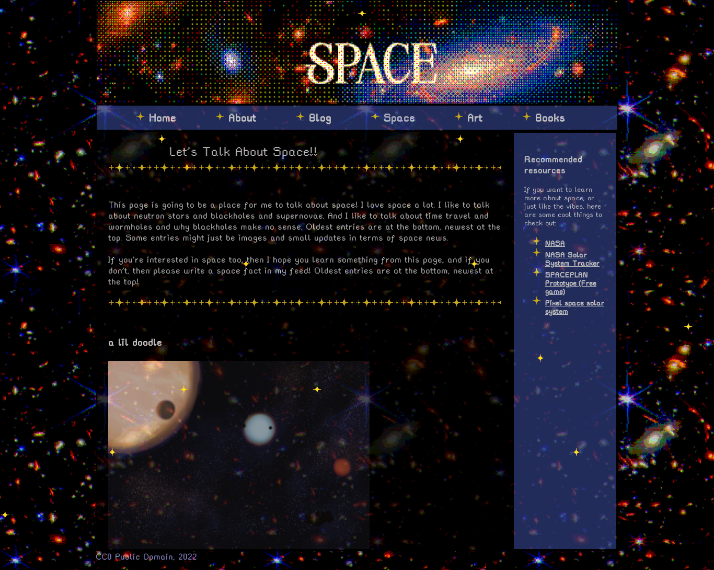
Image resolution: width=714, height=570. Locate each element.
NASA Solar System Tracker (572, 259)
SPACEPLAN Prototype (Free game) (570, 283)
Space (399, 117)
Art (475, 117)
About (242, 117)
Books (550, 117)
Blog (320, 117)
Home (162, 117)
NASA (555, 243)
